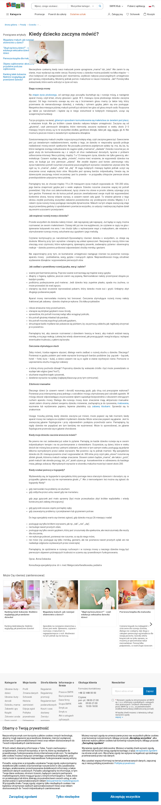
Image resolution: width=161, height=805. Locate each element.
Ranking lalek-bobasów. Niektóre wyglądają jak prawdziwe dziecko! (14, 77)
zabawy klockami (101, 406)
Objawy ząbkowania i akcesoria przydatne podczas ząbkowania (18, 66)
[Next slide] (151, 624)
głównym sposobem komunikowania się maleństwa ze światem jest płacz (91, 120)
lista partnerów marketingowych (63, 781)
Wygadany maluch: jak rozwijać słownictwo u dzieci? (18, 41)
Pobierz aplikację (136, 6)
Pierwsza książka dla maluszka (18, 58)
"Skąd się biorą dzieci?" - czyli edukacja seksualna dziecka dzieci (17, 50)
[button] (100, 6)
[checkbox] (113, 700)
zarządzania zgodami (146, 750)
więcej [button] (118, 717)
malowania (122, 403)
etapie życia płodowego (45, 95)
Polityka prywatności (124, 763)
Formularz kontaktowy (89, 688)
